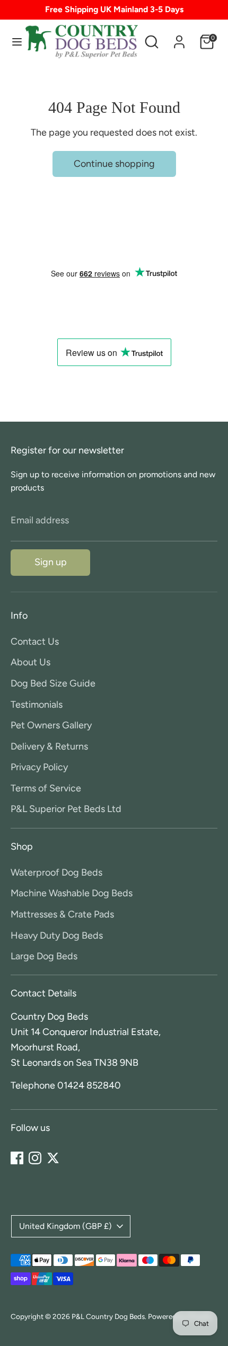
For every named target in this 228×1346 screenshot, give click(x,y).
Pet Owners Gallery (51, 725)
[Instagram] (35, 1158)
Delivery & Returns (49, 746)
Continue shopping (114, 164)
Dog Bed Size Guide (53, 683)
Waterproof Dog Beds (56, 872)
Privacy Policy (39, 767)
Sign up (50, 562)
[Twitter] (53, 1158)
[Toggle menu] (13, 41)
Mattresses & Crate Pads (62, 914)
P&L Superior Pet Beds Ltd (66, 809)
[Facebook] (17, 1158)
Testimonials (37, 704)
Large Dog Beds (44, 956)
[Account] (179, 38)
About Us (30, 662)
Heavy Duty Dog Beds (57, 935)
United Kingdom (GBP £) (65, 1226)
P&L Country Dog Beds (108, 1316)
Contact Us (35, 641)
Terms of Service (46, 788)
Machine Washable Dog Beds (72, 893)
